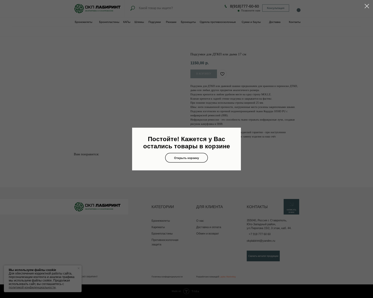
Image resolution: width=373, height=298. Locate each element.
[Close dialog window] (367, 6)
